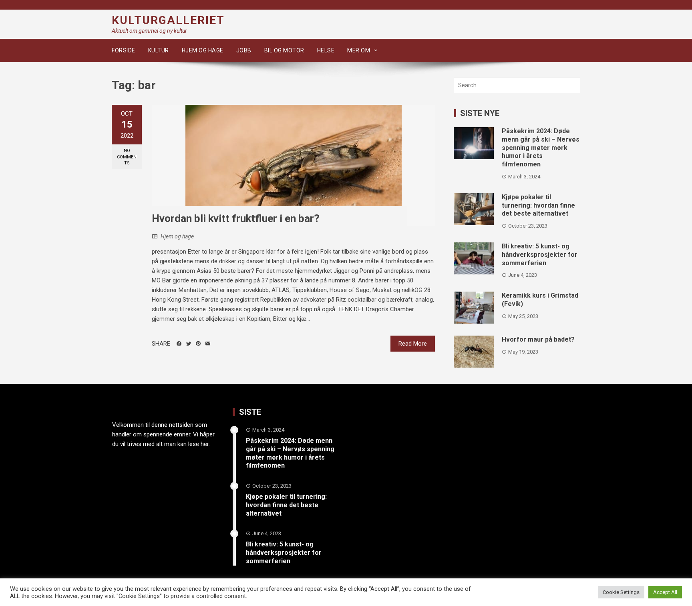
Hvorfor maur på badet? (538, 339)
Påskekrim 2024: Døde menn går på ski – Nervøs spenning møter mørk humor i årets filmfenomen (540, 147)
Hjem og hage (202, 50)
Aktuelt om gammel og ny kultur (149, 31)
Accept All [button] (665, 592)
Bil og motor (284, 50)
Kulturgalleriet (168, 20)
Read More (412, 343)
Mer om (358, 50)
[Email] (208, 344)
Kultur (158, 50)
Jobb (243, 50)
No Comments (127, 157)
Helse (326, 50)
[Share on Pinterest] (198, 344)
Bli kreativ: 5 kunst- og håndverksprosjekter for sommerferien (539, 254)
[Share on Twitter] (188, 344)
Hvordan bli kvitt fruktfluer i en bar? (236, 218)
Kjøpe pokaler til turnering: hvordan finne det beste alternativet (538, 205)
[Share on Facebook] (179, 344)
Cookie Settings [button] (621, 592)
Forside (123, 50)
